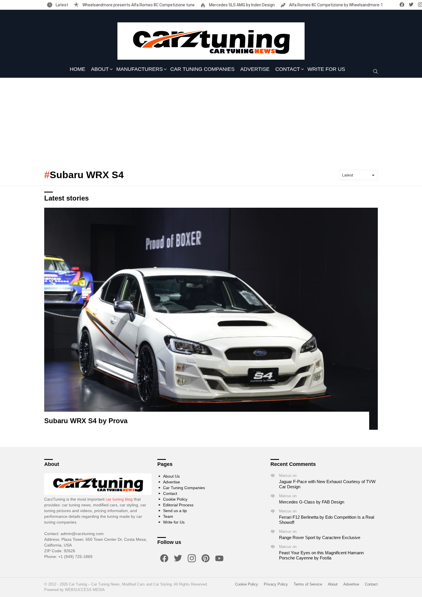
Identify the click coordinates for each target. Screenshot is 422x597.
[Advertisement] (211, 121)
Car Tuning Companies (202, 69)
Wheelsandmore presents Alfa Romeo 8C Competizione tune (138, 5)
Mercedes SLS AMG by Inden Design (241, 5)
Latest (61, 5)
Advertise (255, 69)
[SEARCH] (375, 71)
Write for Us (326, 69)
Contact (287, 69)
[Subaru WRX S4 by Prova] (211, 319)
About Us (171, 476)
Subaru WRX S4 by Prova (85, 421)
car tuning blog (119, 499)
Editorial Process (178, 505)
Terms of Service (308, 584)
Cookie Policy (175, 499)
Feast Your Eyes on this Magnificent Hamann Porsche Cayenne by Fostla (321, 555)
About (100, 69)
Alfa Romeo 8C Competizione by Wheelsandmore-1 (335, 5)
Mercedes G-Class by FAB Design (311, 501)
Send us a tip (175, 510)
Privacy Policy (276, 584)
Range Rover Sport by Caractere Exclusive (319, 537)
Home (77, 69)
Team (168, 516)
